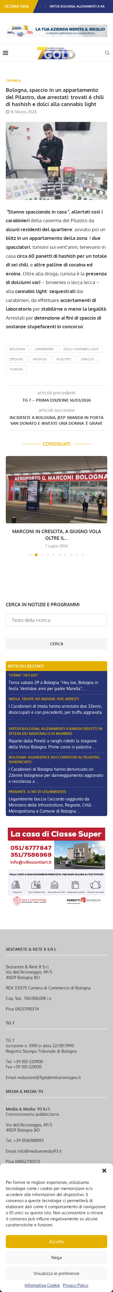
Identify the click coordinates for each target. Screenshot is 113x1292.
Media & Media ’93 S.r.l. (28, 1108)
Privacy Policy (75, 1285)
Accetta (56, 1241)
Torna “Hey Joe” (24, 675)
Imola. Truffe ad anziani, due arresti (44, 699)
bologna (17, 349)
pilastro (64, 359)
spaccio (87, 359)
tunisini (16, 369)
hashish (40, 359)
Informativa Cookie (42, 1285)
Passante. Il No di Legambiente (37, 791)
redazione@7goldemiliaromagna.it (49, 1077)
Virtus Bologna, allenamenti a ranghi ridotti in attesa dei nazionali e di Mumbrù (55, 731)
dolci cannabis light (81, 349)
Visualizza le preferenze (56, 1273)
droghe (16, 359)
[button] (104, 1171)
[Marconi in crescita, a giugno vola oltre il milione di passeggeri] (56, 489)
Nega (56, 1257)
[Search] (107, 53)
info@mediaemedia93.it (39, 1151)
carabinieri (44, 349)
